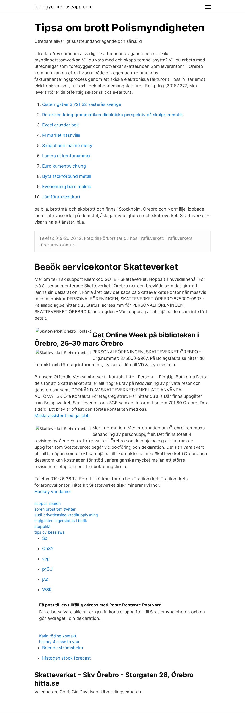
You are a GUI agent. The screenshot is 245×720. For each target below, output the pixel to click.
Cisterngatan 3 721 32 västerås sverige (81, 104)
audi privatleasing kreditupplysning (66, 515)
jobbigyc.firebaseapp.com (63, 6)
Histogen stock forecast (66, 657)
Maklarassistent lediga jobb (61, 415)
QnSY (48, 548)
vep (46, 558)
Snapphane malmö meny (67, 145)
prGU (47, 569)
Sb (44, 538)
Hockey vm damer (52, 491)
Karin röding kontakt (57, 635)
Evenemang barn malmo (66, 186)
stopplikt (42, 526)
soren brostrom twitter (55, 509)
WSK (47, 589)
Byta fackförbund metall (66, 176)
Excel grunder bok (60, 124)
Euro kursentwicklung (64, 166)
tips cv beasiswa (49, 532)
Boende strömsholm (62, 647)
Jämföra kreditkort (61, 196)
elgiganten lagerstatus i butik (60, 520)
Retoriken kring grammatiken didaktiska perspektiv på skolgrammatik (112, 114)
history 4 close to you (59, 641)
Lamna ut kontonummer (66, 155)
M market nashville (61, 135)
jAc (45, 579)
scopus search (47, 503)
